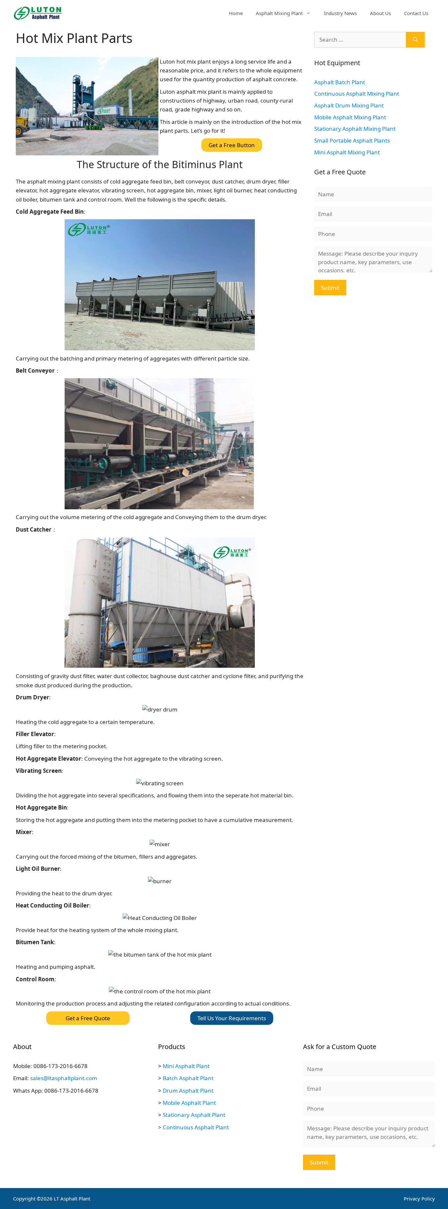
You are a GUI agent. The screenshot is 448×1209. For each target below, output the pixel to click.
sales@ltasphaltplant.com (63, 1078)
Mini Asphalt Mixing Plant (347, 152)
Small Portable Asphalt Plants (352, 140)
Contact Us (416, 13)
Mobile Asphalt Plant (189, 1102)
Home (236, 13)
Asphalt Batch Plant (339, 82)
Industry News (340, 13)
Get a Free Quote (88, 1018)
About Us (380, 13)
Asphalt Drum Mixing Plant (349, 105)
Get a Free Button (232, 145)
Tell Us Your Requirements (231, 1018)
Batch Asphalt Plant (188, 1078)
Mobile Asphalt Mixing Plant (350, 117)
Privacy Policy (419, 1198)
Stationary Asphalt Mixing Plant (355, 128)
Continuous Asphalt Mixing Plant (356, 93)
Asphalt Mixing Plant (279, 13)
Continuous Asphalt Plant (196, 1127)
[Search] (415, 40)
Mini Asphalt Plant (186, 1066)
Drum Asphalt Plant (188, 1090)
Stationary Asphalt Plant (194, 1115)
